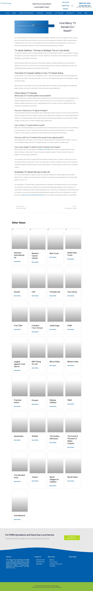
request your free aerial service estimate (33, 195)
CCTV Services (59, 13)
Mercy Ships (55, 362)
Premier (35, 400)
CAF (33, 292)
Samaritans (18, 436)
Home (7, 13)
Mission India (72, 362)
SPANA (35, 436)
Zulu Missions (19, 516)
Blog (86, 13)
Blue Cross (54, 253)
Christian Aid (55, 292)
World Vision (72, 477)
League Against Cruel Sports (19, 364)
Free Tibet (18, 326)
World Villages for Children (54, 479)
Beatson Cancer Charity (35, 255)
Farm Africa (72, 292)
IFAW (69, 326)
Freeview (40, 149)
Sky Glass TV (70, 13)
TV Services (39, 13)
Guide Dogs (54, 326)
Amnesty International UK (19, 255)
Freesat (48, 149)
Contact (79, 13)
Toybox (35, 477)
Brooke (17, 292)
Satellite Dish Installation (26, 13)
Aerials (14, 13)
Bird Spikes (49, 13)
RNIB (69, 400)
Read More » (17, 261)
